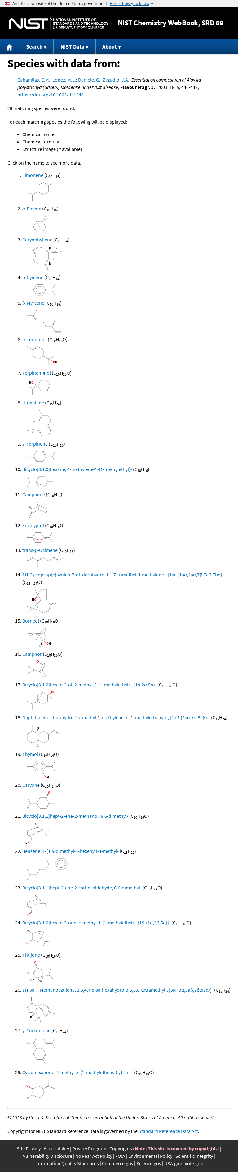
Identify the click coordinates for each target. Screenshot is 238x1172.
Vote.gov (194, 1163)
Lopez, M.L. (64, 80)
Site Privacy (29, 1148)
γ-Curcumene (36, 1030)
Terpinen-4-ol (36, 373)
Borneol (30, 621)
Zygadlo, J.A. (116, 80)
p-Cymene (32, 277)
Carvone (31, 785)
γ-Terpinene (35, 444)
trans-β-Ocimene (40, 550)
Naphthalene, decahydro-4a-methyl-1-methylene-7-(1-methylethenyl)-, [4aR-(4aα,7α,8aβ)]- (116, 717)
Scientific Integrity (194, 1156)
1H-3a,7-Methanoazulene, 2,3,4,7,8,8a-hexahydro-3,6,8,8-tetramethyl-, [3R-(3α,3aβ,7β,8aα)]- (117, 990)
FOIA (120, 1156)
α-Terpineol (34, 339)
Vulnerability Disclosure (47, 1156)
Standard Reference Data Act (168, 1131)
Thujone (31, 955)
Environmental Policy (150, 1156)
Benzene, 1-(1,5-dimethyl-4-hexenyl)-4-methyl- (70, 851)
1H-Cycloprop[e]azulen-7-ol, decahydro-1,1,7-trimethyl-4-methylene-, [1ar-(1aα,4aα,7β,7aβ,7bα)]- (123, 574)
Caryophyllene (37, 239)
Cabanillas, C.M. (33, 80)
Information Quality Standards (67, 1163)
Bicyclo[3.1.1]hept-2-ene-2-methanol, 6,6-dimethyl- (75, 816)
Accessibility (56, 1148)
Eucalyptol (33, 525)
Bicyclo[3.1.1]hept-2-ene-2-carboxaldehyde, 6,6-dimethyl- (82, 887)
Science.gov (148, 1163)
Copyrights (120, 1148)
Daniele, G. (89, 80)
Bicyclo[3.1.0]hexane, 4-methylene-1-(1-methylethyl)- (77, 469)
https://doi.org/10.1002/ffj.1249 (50, 94)
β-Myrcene (33, 303)
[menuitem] (9, 46)
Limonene (32, 175)
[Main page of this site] (9, 46)
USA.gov (173, 1163)
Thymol (30, 754)
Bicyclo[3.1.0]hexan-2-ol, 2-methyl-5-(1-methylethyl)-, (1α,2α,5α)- (89, 684)
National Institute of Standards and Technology (58, 23)
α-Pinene (31, 208)
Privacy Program (89, 1148)
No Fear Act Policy (93, 1156)
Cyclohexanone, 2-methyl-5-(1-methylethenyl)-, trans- (77, 1072)
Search (34, 46)
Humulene (33, 402)
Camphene (33, 494)
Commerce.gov (117, 1163)
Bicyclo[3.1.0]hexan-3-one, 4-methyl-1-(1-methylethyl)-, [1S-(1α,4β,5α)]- (96, 922)
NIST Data (72, 46)
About (109, 46)
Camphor (32, 654)
